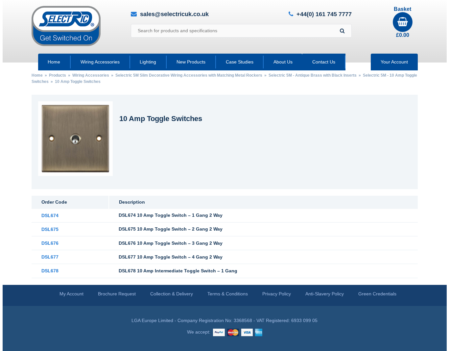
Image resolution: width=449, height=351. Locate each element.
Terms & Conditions (227, 293)
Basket (402, 22)
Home (54, 61)
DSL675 (50, 229)
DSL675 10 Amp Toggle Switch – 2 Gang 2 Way (171, 229)
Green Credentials (377, 293)
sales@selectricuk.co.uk (174, 14)
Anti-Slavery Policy (324, 293)
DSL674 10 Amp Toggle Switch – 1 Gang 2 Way (171, 215)
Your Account (394, 61)
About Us (283, 61)
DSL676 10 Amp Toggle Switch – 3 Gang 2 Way (171, 243)
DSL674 (50, 215)
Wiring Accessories (100, 61)
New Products (191, 61)
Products (57, 75)
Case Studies (239, 61)
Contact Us (323, 61)
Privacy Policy (276, 293)
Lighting (148, 61)
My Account (71, 293)
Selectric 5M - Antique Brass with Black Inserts (313, 75)
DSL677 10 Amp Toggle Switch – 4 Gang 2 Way (171, 257)
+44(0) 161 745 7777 (324, 14)
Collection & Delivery (171, 293)
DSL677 (50, 257)
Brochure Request (117, 293)
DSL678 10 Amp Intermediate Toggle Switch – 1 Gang (178, 270)
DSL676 (50, 243)
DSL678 (50, 270)
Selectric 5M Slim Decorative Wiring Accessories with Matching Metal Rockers (188, 75)
